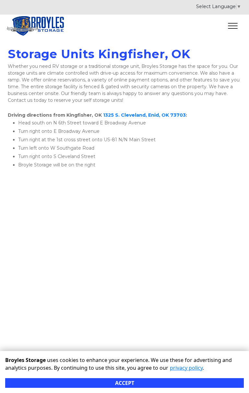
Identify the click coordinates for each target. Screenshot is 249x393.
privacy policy (186, 367)
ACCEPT (124, 383)
